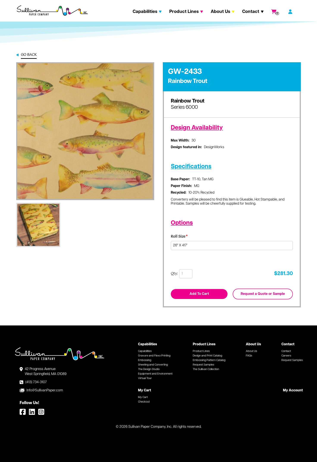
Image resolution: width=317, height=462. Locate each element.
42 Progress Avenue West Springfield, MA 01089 (45, 371)
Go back (29, 55)
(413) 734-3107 (36, 382)
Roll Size (179, 237)
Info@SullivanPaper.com (45, 390)
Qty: (174, 273)
